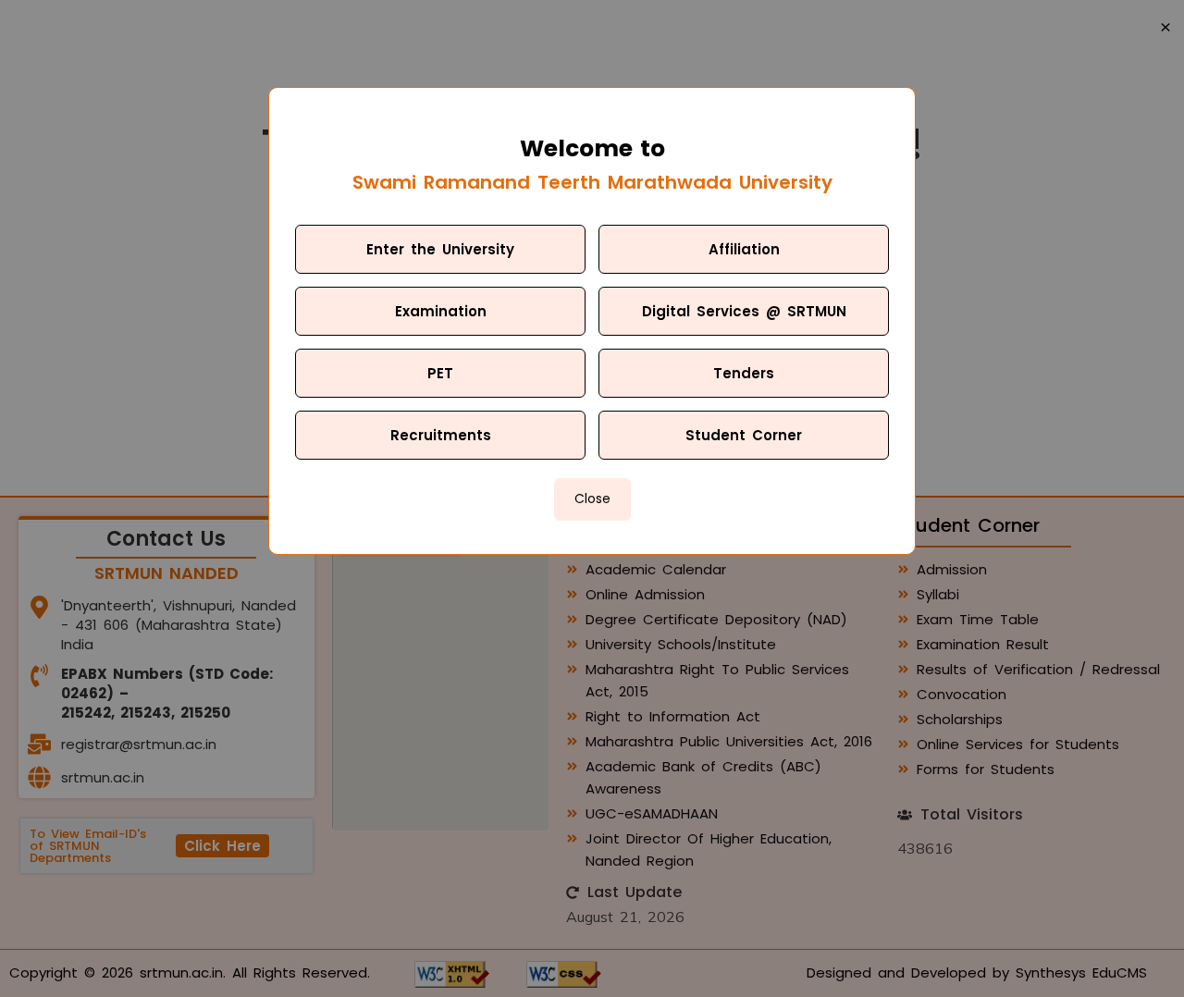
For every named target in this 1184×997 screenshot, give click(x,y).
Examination (441, 311)
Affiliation (744, 249)
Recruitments (440, 435)
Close (592, 498)
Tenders (743, 373)
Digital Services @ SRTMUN (744, 311)
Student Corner (743, 435)
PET (440, 373)
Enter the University (440, 249)
